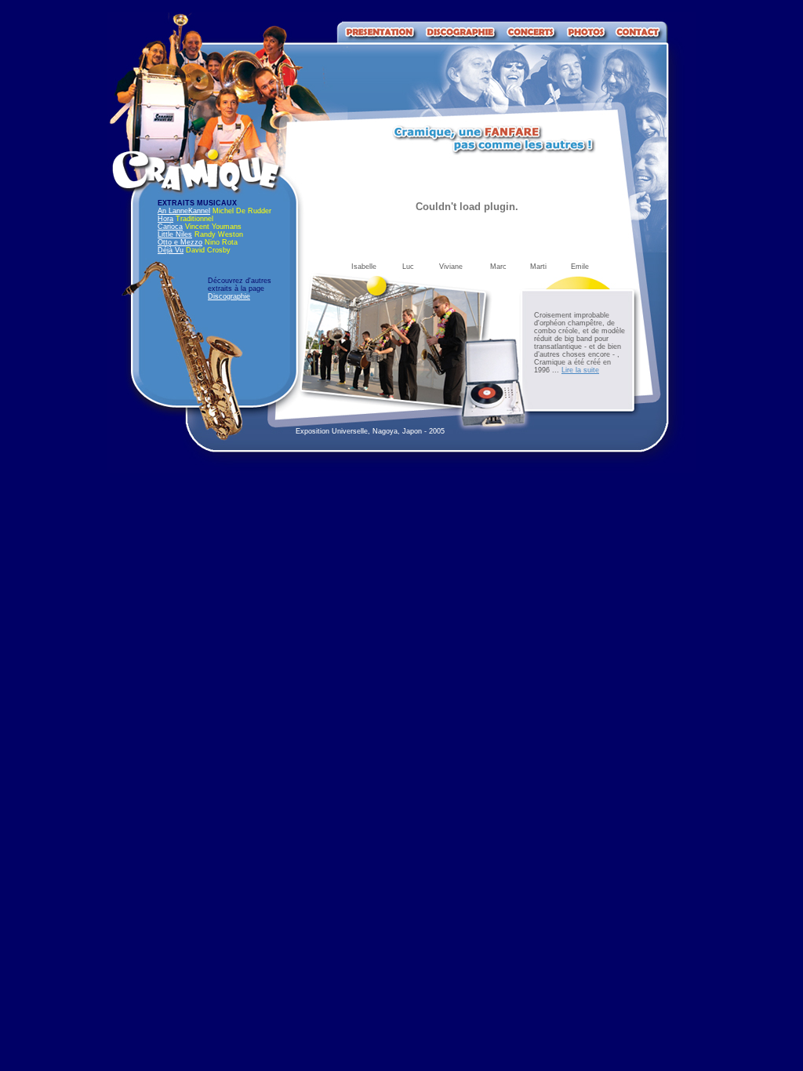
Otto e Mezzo (180, 242)
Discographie (229, 296)
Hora (165, 219)
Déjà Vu (170, 250)
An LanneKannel (184, 211)
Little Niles (175, 234)
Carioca (170, 227)
